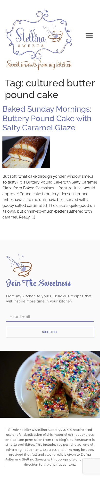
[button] (89, 36)
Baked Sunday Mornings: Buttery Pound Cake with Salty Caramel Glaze (47, 118)
